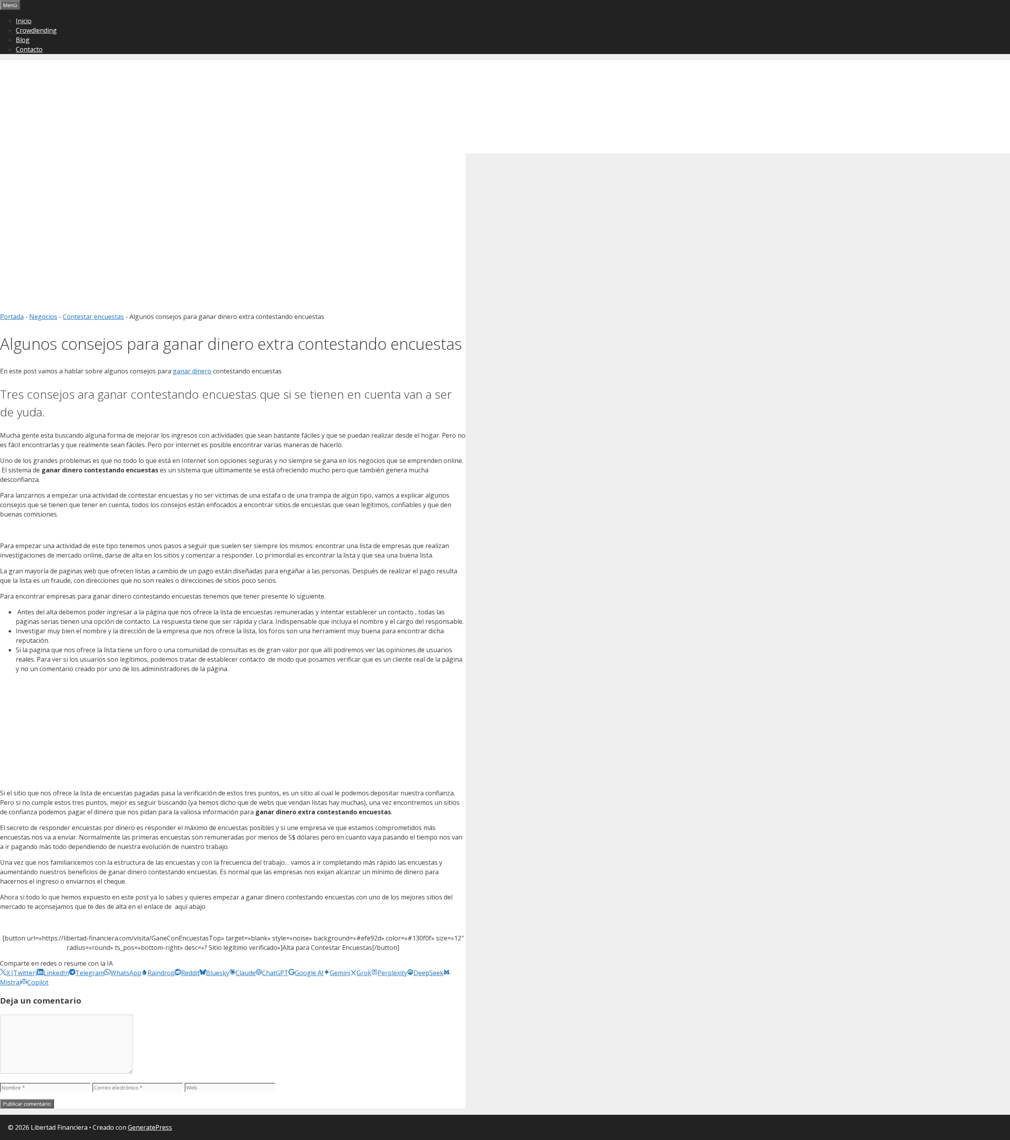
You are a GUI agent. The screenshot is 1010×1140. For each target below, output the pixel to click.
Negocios (43, 316)
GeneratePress (150, 1127)
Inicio (24, 21)
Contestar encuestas (93, 316)
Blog (23, 39)
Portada (12, 316)
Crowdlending (36, 30)
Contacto (29, 49)
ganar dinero (192, 371)
